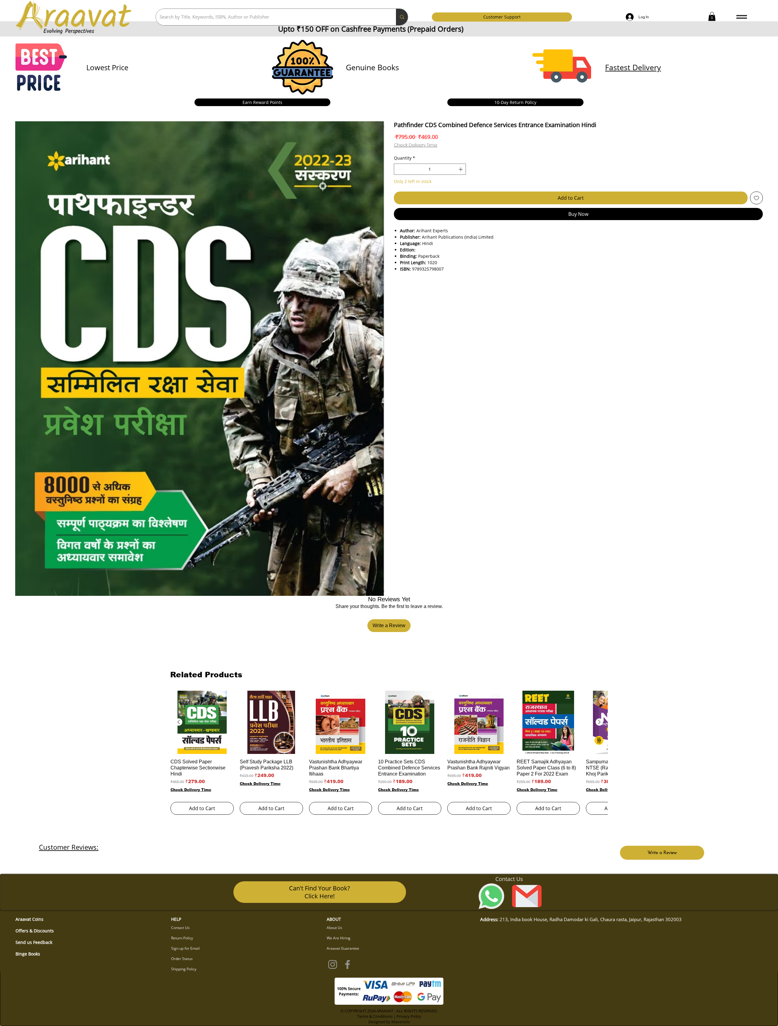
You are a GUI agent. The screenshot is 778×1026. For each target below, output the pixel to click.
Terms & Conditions (375, 1016)
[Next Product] (599, 722)
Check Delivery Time (415, 145)
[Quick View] (202, 722)
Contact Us (180, 927)
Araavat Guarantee (343, 948)
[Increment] (461, 169)
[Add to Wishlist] (756, 198)
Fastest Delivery (633, 67)
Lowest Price (107, 67)
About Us (334, 927)
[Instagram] (333, 964)
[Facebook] (347, 964)
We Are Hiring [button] (338, 938)
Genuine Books (372, 67)
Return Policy (182, 938)
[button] (712, 16)
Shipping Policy (183, 969)
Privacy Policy (409, 1016)
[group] (389, 752)
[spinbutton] (429, 169)
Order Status (182, 958)
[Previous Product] (178, 722)
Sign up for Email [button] (185, 948)
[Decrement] (398, 169)
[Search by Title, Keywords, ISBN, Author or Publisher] (402, 17)
